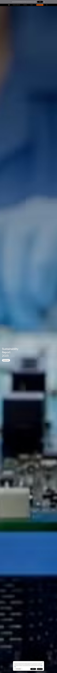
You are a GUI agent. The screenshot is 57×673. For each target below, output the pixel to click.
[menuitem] (16, 5)
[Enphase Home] (9, 4)
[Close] (43, 662)
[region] (28, 666)
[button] (47, 4)
